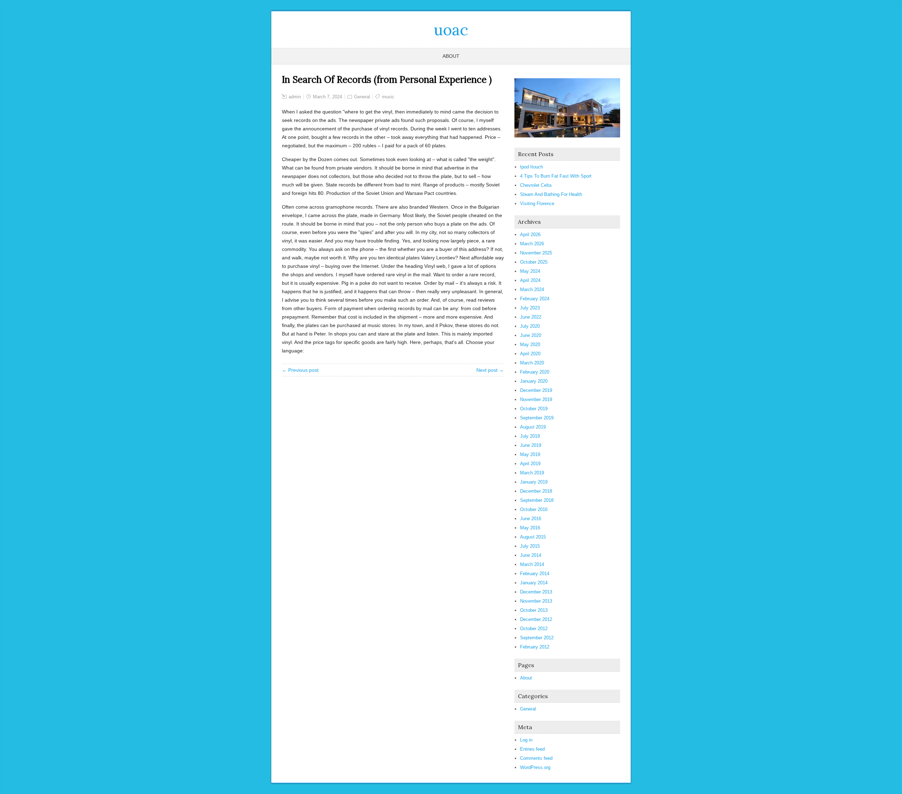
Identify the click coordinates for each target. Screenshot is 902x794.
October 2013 (534, 610)
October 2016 (534, 509)
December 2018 (536, 491)
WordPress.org (535, 767)
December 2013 (536, 592)
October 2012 (534, 628)
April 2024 (530, 280)
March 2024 (532, 289)
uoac (451, 29)
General (362, 96)
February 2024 (534, 298)
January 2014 (534, 582)
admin (295, 96)
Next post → (490, 370)
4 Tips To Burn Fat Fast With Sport (556, 176)
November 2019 (536, 399)
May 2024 (530, 271)
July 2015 (530, 546)
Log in (526, 740)
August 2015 (533, 537)
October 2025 (534, 262)
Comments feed (536, 758)
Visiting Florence (537, 203)
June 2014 (530, 555)
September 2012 (537, 637)
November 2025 (536, 253)
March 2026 (532, 243)
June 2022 (530, 317)
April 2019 (530, 463)
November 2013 (536, 601)
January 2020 (534, 381)
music (388, 96)
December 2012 (536, 619)
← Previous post (300, 370)
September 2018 (537, 500)
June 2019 (530, 445)
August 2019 (533, 427)
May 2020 (530, 344)
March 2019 (532, 472)
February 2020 (534, 372)
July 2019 (530, 436)
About (451, 56)
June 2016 (530, 518)
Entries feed (532, 749)
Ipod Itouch (531, 167)
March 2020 (532, 362)
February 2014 (534, 573)
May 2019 (530, 454)
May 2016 (530, 527)
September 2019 (537, 417)
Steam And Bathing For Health (551, 194)
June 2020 (530, 335)
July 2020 (530, 326)
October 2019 (534, 408)
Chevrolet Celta (535, 185)
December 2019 (536, 390)
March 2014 (532, 564)
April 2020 (530, 353)
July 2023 (530, 307)
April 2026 (530, 234)
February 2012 (534, 647)
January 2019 (534, 482)
